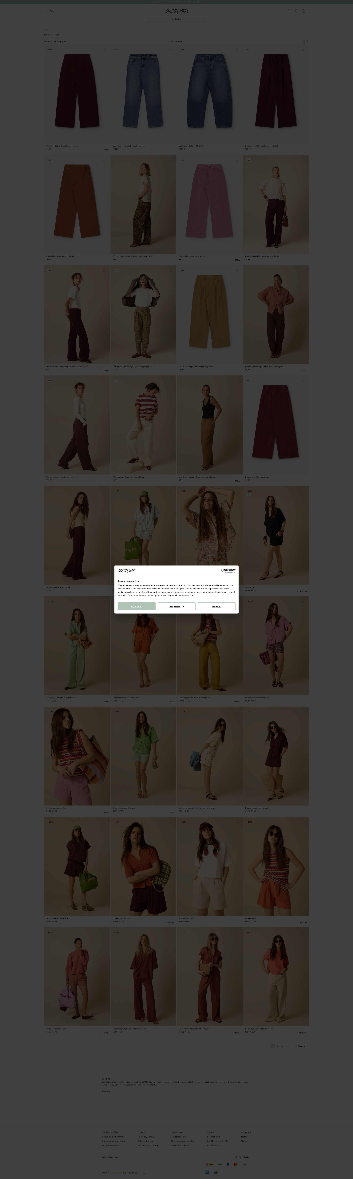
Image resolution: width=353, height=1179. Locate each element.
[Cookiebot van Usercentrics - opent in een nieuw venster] (223, 571)
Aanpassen (174, 606)
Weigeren (216, 606)
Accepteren (136, 606)
